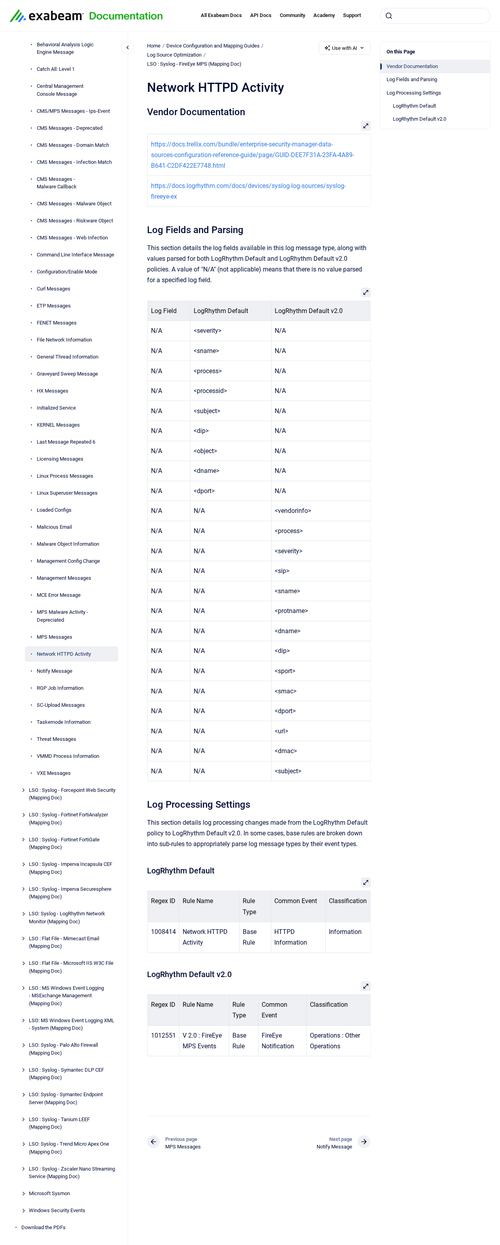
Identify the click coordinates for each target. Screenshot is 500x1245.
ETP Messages (54, 306)
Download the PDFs (43, 1227)
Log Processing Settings (414, 93)
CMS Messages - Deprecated (69, 128)
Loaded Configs (54, 510)
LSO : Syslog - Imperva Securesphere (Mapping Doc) (70, 893)
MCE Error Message (59, 595)
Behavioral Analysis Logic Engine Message (65, 48)
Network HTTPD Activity (64, 654)
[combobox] (435, 15)
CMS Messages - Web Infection (72, 238)
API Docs (261, 15)
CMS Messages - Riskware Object (75, 221)
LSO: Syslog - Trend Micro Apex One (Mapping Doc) (69, 1148)
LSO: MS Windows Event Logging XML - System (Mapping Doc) (71, 1024)
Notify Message (54, 671)
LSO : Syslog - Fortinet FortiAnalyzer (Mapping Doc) (68, 819)
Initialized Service (56, 408)
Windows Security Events (57, 1210)
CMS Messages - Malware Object (74, 204)
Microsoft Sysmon (49, 1193)
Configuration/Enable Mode (67, 272)
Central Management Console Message (60, 90)
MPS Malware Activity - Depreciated (62, 616)
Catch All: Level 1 (56, 69)
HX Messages (52, 391)
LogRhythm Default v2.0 (419, 119)
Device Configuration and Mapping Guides (213, 46)
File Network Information (64, 340)
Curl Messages (53, 289)
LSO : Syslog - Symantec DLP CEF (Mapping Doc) (66, 1074)
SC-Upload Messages (61, 705)
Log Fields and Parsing (412, 79)
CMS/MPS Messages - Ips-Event (73, 111)
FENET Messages (57, 323)
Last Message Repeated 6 (66, 442)
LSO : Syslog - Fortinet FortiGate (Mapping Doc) (64, 843)
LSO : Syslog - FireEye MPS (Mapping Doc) (194, 64)
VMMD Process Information (68, 756)
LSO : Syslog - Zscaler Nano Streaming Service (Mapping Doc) (72, 1173)
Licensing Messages (60, 459)
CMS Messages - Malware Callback (57, 183)
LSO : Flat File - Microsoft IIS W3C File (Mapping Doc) (71, 967)
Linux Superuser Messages (67, 493)
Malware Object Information (68, 544)
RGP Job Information (60, 688)
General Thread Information (67, 357)
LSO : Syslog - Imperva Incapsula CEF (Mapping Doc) (70, 868)
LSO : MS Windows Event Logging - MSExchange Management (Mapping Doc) (66, 995)
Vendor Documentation (412, 66)
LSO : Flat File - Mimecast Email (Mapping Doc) (64, 942)
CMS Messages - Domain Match (73, 145)
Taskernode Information (64, 722)
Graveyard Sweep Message (67, 374)
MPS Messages (54, 637)
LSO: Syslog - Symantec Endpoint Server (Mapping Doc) (66, 1098)
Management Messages (64, 578)
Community (292, 15)
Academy (324, 15)
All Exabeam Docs (221, 15)
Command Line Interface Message (75, 255)
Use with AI (344, 48)
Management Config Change (68, 561)
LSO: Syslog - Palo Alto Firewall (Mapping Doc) (63, 1049)
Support (352, 15)
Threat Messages (56, 739)
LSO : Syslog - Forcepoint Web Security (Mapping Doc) (72, 794)
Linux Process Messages (65, 476)
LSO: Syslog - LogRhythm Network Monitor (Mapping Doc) (67, 917)
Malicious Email (54, 527)
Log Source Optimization (174, 55)
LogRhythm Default (414, 106)
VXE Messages (54, 773)
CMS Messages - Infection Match (74, 162)
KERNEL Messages (58, 425)
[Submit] (389, 15)
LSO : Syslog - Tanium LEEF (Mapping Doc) (59, 1123)
